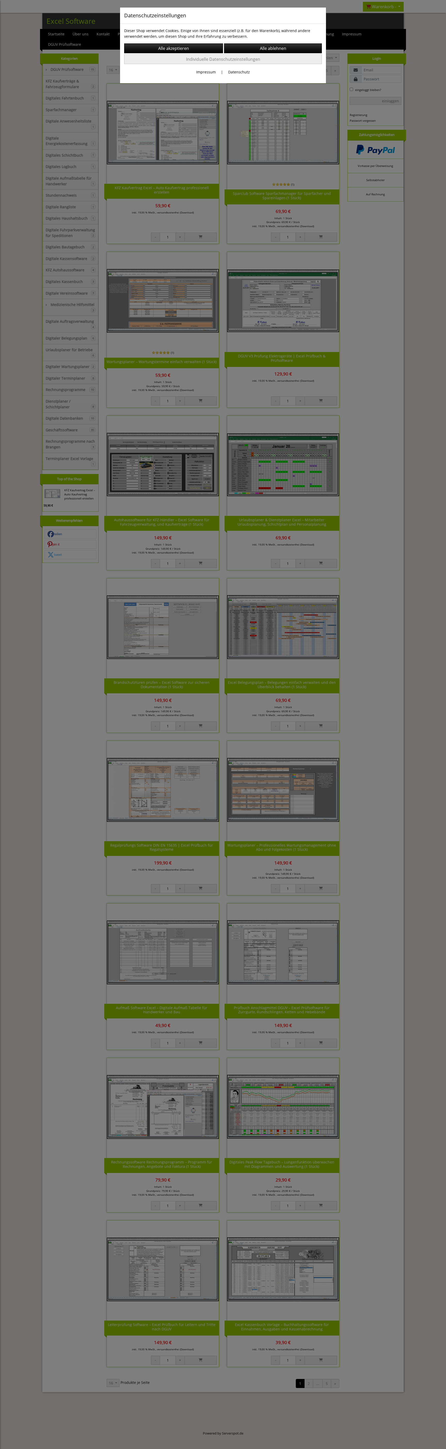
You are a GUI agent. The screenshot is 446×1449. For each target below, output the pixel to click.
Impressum (206, 72)
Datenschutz (239, 72)
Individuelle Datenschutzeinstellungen (223, 59)
